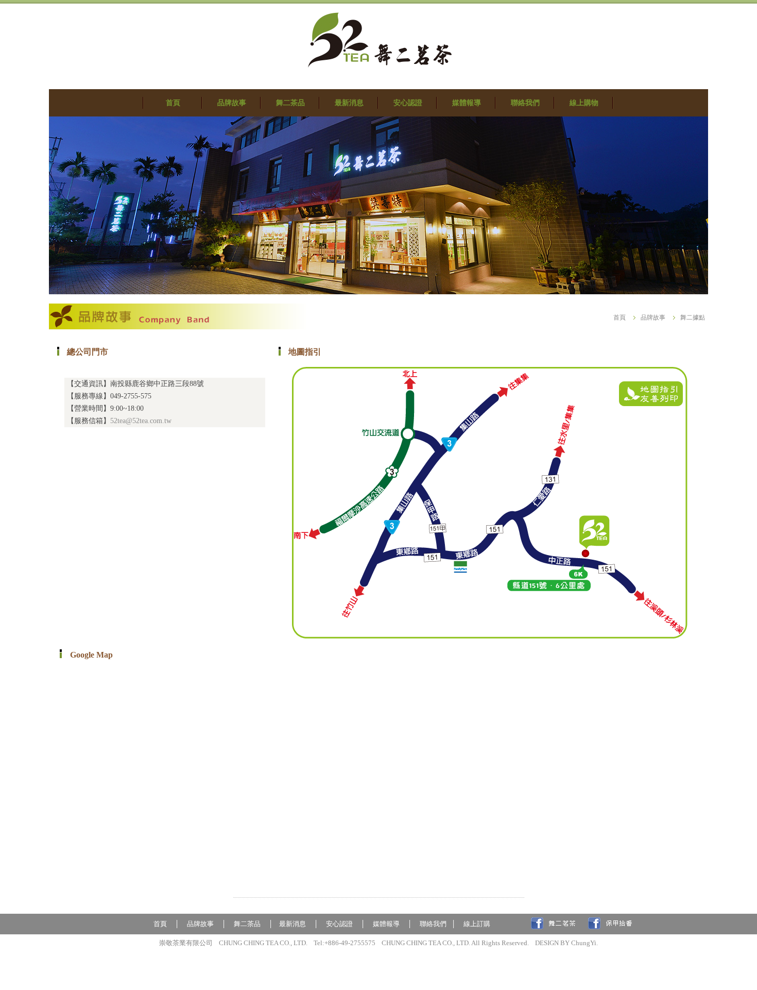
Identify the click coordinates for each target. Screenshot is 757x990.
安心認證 (339, 924)
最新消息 (292, 924)
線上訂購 (476, 924)
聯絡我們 (433, 924)
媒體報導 (388, 924)
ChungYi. (584, 943)
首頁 (619, 317)
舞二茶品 (247, 924)
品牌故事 (653, 317)
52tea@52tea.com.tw (140, 421)
